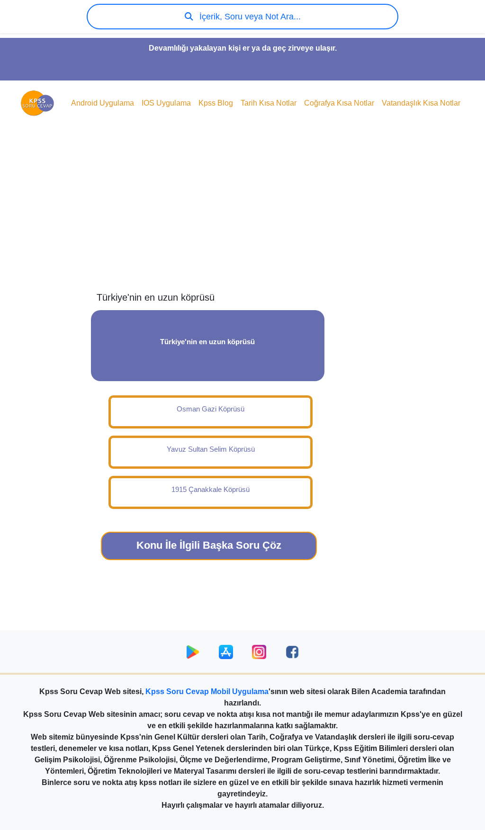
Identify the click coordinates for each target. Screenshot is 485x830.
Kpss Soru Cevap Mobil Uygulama (207, 691)
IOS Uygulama (166, 103)
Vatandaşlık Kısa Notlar (421, 103)
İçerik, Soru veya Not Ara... (249, 16)
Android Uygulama (102, 103)
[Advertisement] (242, 216)
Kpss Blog (215, 103)
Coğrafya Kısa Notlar (339, 103)
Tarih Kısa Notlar (268, 103)
